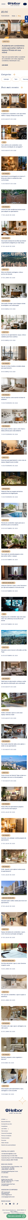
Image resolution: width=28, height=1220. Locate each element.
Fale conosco (4, 1131)
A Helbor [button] (3, 1119)
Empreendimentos (5, 1121)
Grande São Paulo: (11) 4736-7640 (9, 1155)
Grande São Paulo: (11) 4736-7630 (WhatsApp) (12, 1158)
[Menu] (3, 4)
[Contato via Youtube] (10, 1204)
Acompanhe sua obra (6, 1124)
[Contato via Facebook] (2, 1204)
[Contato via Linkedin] (6, 1204)
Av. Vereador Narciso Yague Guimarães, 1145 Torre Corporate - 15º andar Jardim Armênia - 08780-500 (11, 1168)
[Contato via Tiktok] (17, 1204)
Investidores (4, 1126)
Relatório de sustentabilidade (8, 1145)
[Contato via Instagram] (13, 1204)
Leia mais (5, 65)
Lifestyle (6, 79)
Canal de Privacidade (6, 1133)
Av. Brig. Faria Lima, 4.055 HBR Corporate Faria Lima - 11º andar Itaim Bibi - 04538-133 (10, 1181)
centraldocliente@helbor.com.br (8, 1153)
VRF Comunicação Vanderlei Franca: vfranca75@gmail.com (6, 1193)
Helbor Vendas (4, 1142)
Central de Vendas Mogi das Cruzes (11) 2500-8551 (9, 1172)
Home (13, 16)
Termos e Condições (6, 1135)
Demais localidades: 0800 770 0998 (9, 1160)
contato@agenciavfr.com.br (8, 1196)
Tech (15, 79)
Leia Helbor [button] (4, 1128)
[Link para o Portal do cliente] (25, 4)
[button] (16, 1216)
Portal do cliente (5, 1138)
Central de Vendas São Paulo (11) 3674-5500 (8, 1184)
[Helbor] (14, 4)
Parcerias (3, 1140)
